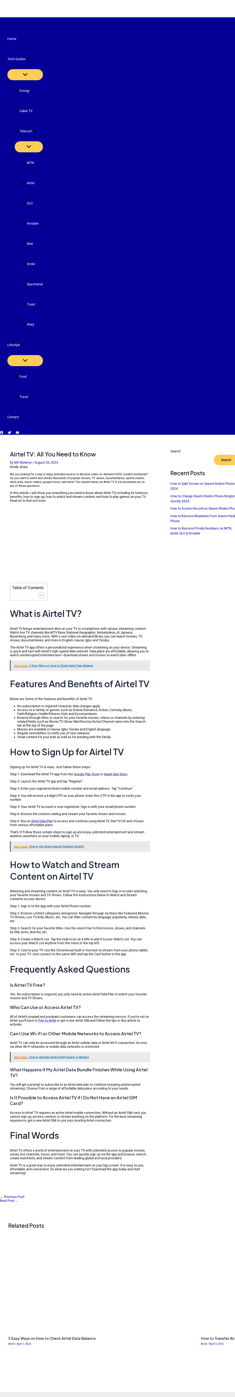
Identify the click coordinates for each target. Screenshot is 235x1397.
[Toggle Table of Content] (39, 595)
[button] (28, 59)
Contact (13, 417)
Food (23, 376)
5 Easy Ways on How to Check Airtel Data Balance (52, 1338)
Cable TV (25, 111)
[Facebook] (1, 433)
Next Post (9, 1201)
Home (11, 39)
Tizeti (31, 304)
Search (175, 451)
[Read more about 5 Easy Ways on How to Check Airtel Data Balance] (102, 1331)
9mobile (33, 223)
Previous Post (12, 1197)
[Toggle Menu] (25, 74)
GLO (30, 203)
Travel (23, 397)
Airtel (30, 183)
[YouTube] (17, 433)
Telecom (25, 131)
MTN (30, 163)
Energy (24, 91)
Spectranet (35, 284)
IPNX (30, 325)
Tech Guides (16, 59)
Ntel (30, 244)
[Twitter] (9, 433)
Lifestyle (13, 345)
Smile (31, 264)
